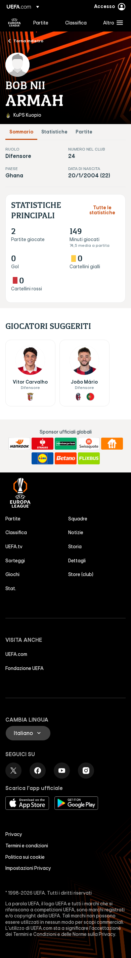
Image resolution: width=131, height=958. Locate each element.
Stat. (10, 588)
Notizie (75, 532)
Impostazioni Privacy (28, 868)
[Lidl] (42, 458)
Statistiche (54, 131)
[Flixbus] (89, 458)
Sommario (21, 131)
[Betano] (66, 458)
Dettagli (77, 560)
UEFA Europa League (14, 22)
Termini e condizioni (26, 845)
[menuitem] (43, 22)
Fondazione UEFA (24, 668)
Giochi (12, 574)
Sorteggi (15, 560)
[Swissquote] (89, 444)
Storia (75, 546)
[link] (41, 22)
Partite (84, 131)
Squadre (77, 518)
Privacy (13, 834)
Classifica (16, 532)
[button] (111, 22)
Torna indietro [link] (28, 40)
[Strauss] (42, 444)
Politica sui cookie (25, 857)
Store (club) (80, 574)
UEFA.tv (14, 546)
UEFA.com (16, 654)
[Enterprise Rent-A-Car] (66, 444)
